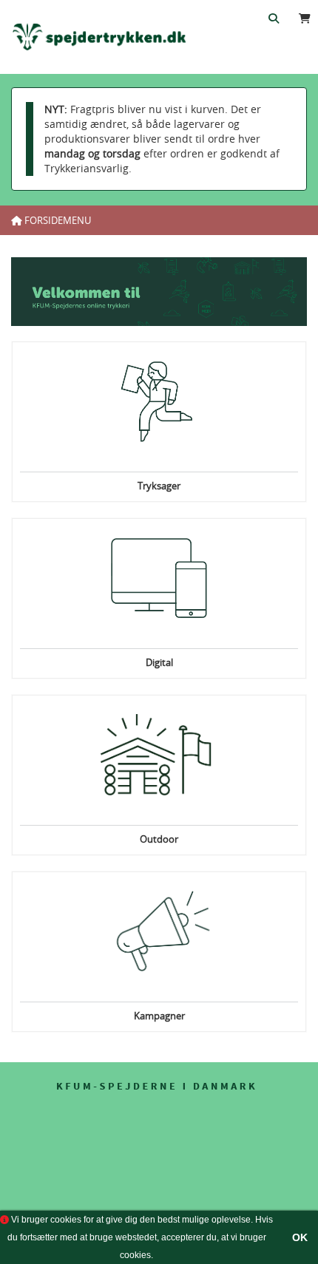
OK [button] (300, 1237)
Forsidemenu (56, 220)
